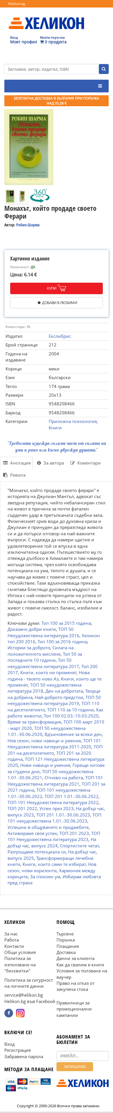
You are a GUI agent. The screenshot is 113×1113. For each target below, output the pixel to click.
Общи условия (20, 952)
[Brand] (46, 17)
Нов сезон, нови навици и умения (44, 740)
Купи (52, 288)
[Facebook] (8, 1013)
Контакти (14, 946)
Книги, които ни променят (48, 672)
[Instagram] (20, 1013)
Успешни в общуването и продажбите (48, 827)
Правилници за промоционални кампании (74, 1009)
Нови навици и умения (45, 765)
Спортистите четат (79, 846)
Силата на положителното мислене (41, 651)
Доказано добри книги (32, 629)
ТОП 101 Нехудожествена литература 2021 (55, 780)
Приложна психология (73, 421)
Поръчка (66, 940)
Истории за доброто (29, 647)
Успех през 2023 (56, 808)
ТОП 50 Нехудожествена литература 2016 (43, 632)
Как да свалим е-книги (80, 964)
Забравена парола (23, 1056)
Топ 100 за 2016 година (62, 641)
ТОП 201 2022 (22, 808)
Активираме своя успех (32, 833)
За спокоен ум (45, 876)
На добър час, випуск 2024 (52, 842)
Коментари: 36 (18, 326)
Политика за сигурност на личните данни (28, 983)
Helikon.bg (16, 3)
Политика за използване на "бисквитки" (20, 964)
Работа (11, 940)
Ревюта (17, 475)
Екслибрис (60, 336)
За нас (11, 933)
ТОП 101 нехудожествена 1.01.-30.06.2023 (54, 818)
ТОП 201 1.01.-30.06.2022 (72, 796)
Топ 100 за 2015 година (66, 623)
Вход (9, 1044)
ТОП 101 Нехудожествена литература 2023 (54, 836)
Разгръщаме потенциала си (37, 852)
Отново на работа (64, 777)
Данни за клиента (75, 958)
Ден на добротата (64, 691)
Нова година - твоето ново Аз (49, 675)
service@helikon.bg (23, 995)
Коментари (88, 463)
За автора (53, 463)
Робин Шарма (28, 225)
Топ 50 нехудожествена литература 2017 (43, 663)
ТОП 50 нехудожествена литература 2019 (54, 700)
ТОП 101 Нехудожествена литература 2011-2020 (54, 744)
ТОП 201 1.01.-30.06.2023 (63, 815)
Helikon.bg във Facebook (29, 1001)
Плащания (68, 946)
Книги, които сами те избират (54, 864)
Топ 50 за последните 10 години (45, 657)
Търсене (65, 933)
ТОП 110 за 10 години (70, 709)
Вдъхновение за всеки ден (73, 734)
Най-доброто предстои (59, 697)
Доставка (66, 952)
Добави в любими (59, 302)
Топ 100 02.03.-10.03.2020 (71, 716)
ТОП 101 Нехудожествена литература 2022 (53, 802)
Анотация (20, 463)
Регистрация (17, 1050)
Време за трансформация (34, 722)
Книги (55, 427)
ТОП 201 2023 (74, 833)
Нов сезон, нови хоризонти (52, 867)
